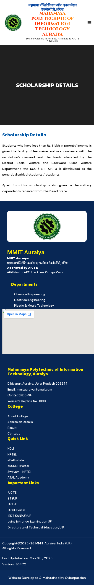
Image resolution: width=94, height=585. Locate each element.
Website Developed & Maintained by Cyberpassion (47, 578)
